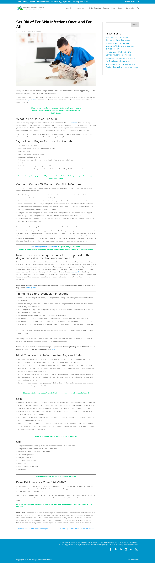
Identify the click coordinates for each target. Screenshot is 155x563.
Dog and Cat (52, 184)
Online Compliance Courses (99, 8)
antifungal (75, 272)
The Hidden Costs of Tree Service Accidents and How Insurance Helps (122, 65)
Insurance (80, 8)
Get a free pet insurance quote (44, 247)
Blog (113, 8)
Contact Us (130, 8)
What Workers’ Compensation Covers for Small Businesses (119, 38)
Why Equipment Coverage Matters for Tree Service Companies (121, 59)
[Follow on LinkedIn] (121, 549)
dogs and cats (31, 100)
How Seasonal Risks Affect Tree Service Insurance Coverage (119, 53)
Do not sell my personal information (125, 545)
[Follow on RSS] (136, 549)
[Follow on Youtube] (131, 549)
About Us (68, 8)
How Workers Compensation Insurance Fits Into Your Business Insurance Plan (120, 46)
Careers (120, 8)
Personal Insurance (34, 32)
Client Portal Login (132, 2)
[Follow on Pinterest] (116, 549)
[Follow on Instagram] (126, 549)
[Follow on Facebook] (110, 549)
